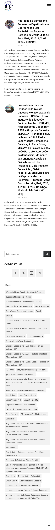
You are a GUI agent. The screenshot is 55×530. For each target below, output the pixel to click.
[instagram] (31, 273)
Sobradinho (10, 476)
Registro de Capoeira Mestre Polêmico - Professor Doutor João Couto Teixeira (26, 433)
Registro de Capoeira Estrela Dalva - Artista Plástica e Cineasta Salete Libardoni (27, 425)
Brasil (38, 311)
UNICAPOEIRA (11, 481)
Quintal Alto (10, 419)
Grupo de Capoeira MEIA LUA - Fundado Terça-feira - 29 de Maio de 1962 (27, 355)
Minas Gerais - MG (13, 400)
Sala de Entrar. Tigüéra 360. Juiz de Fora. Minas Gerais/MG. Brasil (25, 453)
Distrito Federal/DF (35, 336)
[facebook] (15, 273)
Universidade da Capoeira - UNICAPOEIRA (22, 486)
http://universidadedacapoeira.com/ (31, 370)
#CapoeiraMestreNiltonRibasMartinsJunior (23, 302)
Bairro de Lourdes (42, 306)
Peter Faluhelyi (12, 414)
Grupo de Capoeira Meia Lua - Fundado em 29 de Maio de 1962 (25, 347)
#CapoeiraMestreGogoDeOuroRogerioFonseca (25, 292)
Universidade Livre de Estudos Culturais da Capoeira (27, 490)
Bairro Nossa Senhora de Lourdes (19, 311)
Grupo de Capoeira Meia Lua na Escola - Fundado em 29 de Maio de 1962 (27, 363)
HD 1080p (10, 370)
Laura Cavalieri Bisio (27, 395)
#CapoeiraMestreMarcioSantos (18, 297)
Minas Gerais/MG (31, 400)
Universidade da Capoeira (30, 481)
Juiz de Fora (11, 395)
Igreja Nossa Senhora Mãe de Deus (20, 375)
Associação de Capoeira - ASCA (19, 306)
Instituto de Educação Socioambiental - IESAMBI (25, 390)
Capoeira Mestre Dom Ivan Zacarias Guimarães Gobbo (25, 322)
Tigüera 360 (23, 476)
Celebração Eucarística (15, 336)
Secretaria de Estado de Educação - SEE (22, 460)
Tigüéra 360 (35, 476)
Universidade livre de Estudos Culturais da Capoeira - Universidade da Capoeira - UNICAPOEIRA (27, 496)
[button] (47, 254)
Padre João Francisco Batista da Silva (21, 409)
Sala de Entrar (11, 447)
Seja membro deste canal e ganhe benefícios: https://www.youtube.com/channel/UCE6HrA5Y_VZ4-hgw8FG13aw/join (27, 468)
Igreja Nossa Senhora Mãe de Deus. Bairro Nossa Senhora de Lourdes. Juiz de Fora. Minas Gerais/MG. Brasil (27, 382)
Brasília (9, 316)
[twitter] (23, 273)
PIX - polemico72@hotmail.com (33, 414)
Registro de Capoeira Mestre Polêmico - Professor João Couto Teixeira (26, 441)
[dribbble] (39, 273)
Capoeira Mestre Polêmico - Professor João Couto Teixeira (26, 330)
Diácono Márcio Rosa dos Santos (19, 341)
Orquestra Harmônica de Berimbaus (20, 405)
